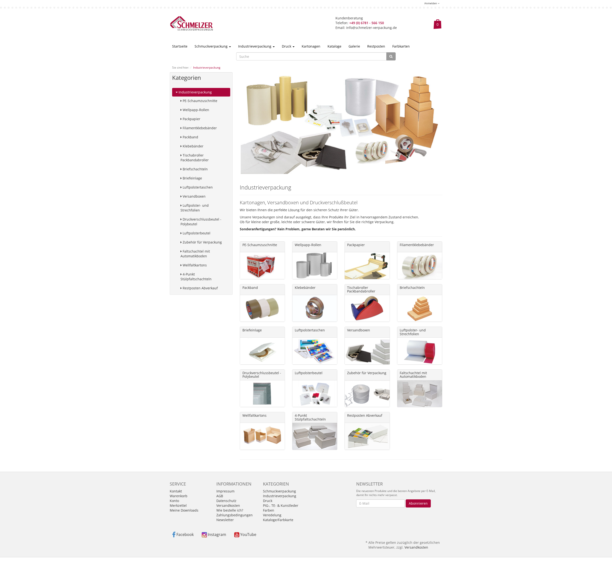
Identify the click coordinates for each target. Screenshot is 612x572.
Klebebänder (192, 146)
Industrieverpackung (255, 46)
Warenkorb (178, 496)
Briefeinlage (192, 178)
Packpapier (191, 119)
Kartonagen (311, 46)
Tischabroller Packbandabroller (194, 157)
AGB (219, 496)
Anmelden (431, 3)
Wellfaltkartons (194, 265)
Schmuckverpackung (212, 46)
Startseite (179, 46)
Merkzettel (178, 505)
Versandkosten (228, 505)
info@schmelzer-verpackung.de (371, 27)
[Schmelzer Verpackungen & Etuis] (191, 23)
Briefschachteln (195, 169)
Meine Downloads (184, 510)
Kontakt (176, 491)
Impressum (225, 491)
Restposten (376, 46)
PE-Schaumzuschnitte (199, 100)
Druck (287, 46)
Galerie (354, 46)
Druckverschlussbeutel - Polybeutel (200, 221)
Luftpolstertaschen (197, 187)
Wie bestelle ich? (229, 510)
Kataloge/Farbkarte (278, 520)
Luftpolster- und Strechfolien (194, 207)
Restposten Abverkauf (200, 288)
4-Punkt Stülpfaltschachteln (196, 276)
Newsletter (225, 520)
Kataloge (334, 46)
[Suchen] (391, 56)
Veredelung (272, 515)
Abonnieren (418, 503)
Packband (190, 137)
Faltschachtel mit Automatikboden (195, 253)
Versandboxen (194, 196)
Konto (174, 500)
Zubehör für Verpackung (202, 242)
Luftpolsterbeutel (196, 233)
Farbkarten (401, 46)
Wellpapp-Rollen (195, 110)
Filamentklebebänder (199, 128)
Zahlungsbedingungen (234, 515)
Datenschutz (226, 500)
